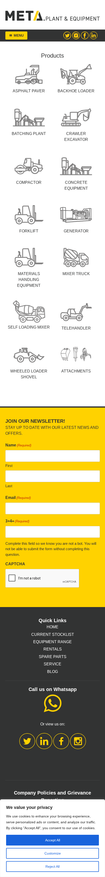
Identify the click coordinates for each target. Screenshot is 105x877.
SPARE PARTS (52, 657)
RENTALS (52, 649)
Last (8, 486)
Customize (52, 853)
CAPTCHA (15, 564)
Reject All (52, 866)
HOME (52, 627)
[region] (52, 838)
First (8, 466)
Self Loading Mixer (29, 327)
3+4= (17, 521)
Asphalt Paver (29, 91)
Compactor (29, 182)
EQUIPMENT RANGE (52, 642)
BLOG (52, 672)
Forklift (28, 231)
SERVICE (52, 664)
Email (18, 497)
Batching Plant (29, 134)
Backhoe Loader (76, 91)
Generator (76, 231)
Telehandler (76, 328)
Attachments (76, 371)
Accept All (52, 840)
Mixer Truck (76, 274)
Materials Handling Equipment (29, 280)
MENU (19, 35)
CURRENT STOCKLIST (52, 634)
